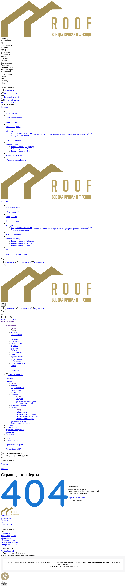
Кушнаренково (17, 357)
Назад (13, 328)
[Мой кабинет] (2, 260)
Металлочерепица (8, 536)
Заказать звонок (7, 322)
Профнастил (6, 533)
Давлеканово (16, 352)
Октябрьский (16, 343)
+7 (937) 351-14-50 (8, 102)
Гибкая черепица (23, 412)
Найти (4, 585)
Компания (5, 516)
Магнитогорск (17, 359)
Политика (5, 522)
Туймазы (14, 346)
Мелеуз (14, 332)
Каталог (14, 385)
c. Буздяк (14, 348)
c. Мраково (15, 341)
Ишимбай (15, 337)
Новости (4, 520)
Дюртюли (15, 354)
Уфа (12, 368)
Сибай (13, 366)
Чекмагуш (15, 370)
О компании (6, 518)
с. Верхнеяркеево (18, 363)
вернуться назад (78, 500)
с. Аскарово (16, 361)
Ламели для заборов (9, 542)
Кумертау (15, 339)
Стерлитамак (16, 335)
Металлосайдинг (8, 540)
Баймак (14, 350)
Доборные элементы (9, 544)
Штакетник (6, 538)
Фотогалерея (6, 525)
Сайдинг (19, 399)
